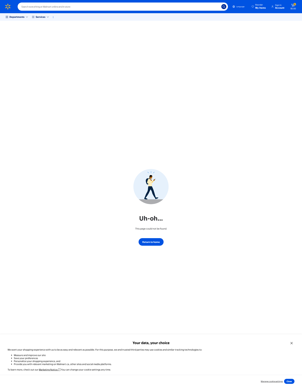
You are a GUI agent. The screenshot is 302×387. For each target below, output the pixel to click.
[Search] (223, 6)
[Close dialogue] (291, 343)
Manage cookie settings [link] (272, 381)
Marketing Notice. (48, 369)
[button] (259, 7)
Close (289, 381)
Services (40, 16)
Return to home (151, 241)
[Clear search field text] (216, 7)
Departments (16, 16)
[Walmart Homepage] (8, 7)
